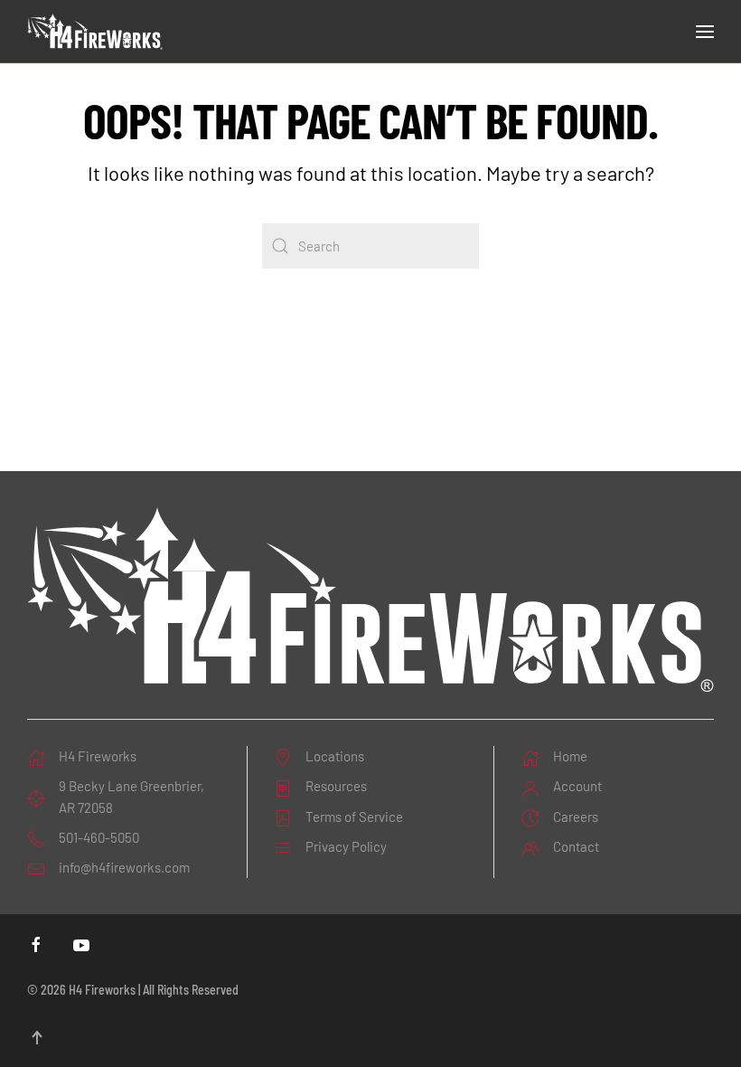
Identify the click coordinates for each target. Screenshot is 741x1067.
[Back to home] (95, 31)
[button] (705, 31)
